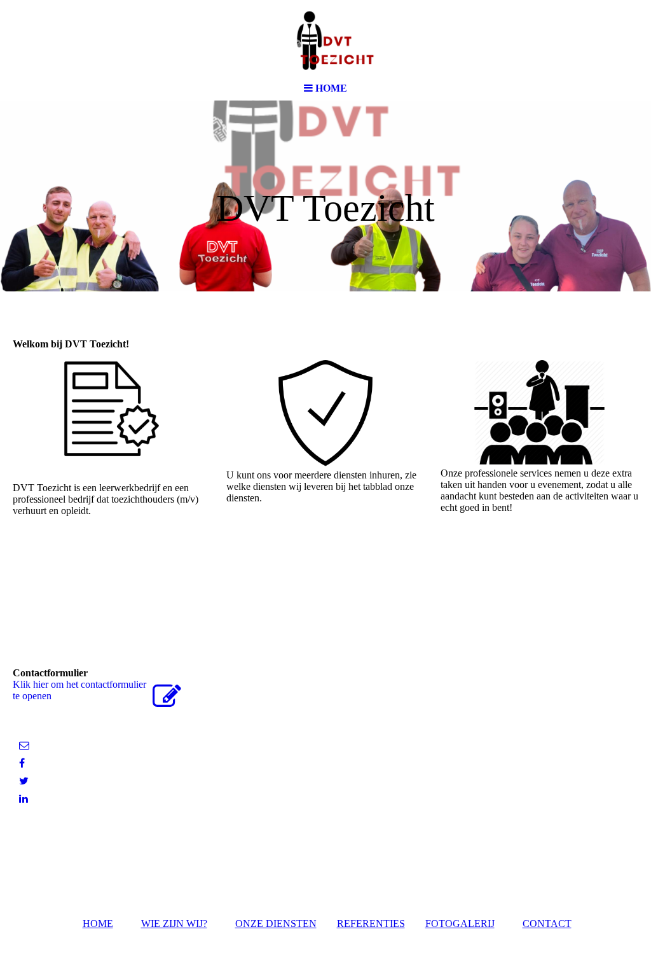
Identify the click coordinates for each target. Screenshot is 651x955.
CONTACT (547, 923)
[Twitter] (24, 781)
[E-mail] (24, 745)
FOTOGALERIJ (460, 923)
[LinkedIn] (23, 798)
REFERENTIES (371, 923)
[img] (325, 38)
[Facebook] (22, 763)
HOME (98, 923)
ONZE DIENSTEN (276, 923)
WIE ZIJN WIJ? (174, 923)
